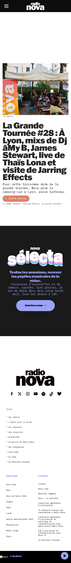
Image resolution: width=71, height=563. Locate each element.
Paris (9, 536)
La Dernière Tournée (48, 540)
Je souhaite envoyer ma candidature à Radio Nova (51, 511)
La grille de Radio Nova (21, 442)
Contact (42, 484)
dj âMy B (7, 116)
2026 (8, 507)
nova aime (13, 452)
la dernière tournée (19, 462)
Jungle (9, 501)
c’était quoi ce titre (20, 422)
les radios (13, 417)
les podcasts (15, 427)
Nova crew (43, 489)
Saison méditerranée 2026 (19, 519)
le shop (12, 457)
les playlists (15, 432)
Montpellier (12, 524)
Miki (8, 490)
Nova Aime (11, 484)
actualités (13, 437)
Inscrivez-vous (34, 305)
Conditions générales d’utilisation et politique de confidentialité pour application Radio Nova (50, 521)
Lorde (9, 513)
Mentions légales (47, 494)
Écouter (17, 198)
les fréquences (16, 447)
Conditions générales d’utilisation (49, 504)
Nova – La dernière (48, 498)
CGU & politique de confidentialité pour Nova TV (49, 533)
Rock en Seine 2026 (16, 496)
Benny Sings (12, 530)
